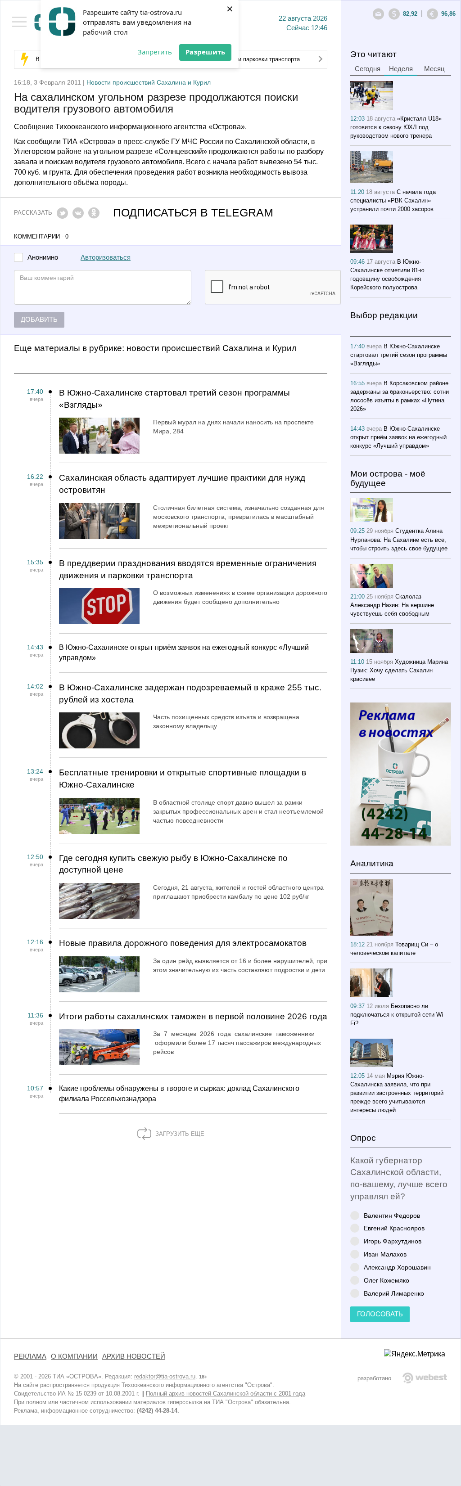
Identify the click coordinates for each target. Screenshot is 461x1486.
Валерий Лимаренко (394, 1293)
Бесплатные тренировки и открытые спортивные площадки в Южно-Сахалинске (182, 778)
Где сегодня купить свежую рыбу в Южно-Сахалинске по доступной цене (173, 864)
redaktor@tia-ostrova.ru (164, 1376)
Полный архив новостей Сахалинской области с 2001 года (225, 1393)
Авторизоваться (106, 257)
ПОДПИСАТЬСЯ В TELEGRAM (193, 212)
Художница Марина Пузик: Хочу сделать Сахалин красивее (399, 670)
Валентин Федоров (392, 1215)
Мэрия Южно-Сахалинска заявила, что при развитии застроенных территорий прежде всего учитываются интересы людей (396, 1092)
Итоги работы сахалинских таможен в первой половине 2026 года (193, 1016)
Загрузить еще (179, 1133)
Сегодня (367, 68)
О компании (74, 1356)
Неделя (401, 68)
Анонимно (42, 257)
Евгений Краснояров (394, 1228)
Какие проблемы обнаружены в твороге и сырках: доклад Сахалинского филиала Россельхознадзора (179, 1094)
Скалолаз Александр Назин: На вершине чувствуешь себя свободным (392, 605)
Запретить (155, 51)
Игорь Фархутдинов (392, 1241)
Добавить (39, 319)
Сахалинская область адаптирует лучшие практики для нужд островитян (182, 484)
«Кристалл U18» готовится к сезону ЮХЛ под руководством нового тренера (396, 127)
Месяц (434, 68)
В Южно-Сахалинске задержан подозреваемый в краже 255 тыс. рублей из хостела (190, 693)
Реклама (30, 1356)
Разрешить (205, 51)
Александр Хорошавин (397, 1267)
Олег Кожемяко (386, 1280)
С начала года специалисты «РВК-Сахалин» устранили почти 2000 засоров (393, 200)
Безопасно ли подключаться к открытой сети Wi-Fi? (397, 1015)
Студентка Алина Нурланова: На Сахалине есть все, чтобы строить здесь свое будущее (398, 539)
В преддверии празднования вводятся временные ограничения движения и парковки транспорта (187, 569)
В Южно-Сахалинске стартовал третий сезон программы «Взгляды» (174, 399)
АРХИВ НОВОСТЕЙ (133, 1356)
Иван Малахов (385, 1254)
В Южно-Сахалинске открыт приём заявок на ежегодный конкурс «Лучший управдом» (184, 653)
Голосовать (380, 1314)
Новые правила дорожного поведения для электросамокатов (183, 943)
